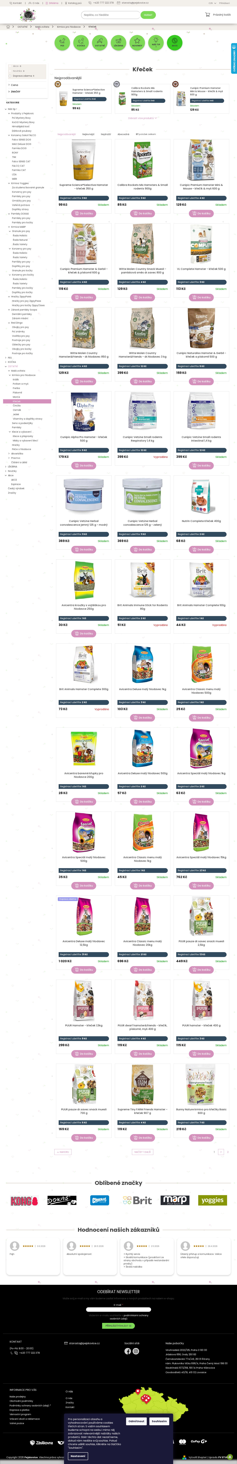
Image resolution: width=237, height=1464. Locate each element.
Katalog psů (75, 3)
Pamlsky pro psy (21, 196)
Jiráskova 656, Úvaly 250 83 (180, 1354)
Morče (16, 397)
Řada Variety (20, 244)
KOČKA (12, 362)
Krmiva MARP (18, 227)
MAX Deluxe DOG (21, 144)
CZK (211, 3)
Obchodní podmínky (21, 1401)
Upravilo (220, 1457)
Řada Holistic (20, 235)
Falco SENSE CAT (21, 161)
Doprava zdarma (23, 75)
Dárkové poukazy (21, 130)
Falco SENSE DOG (21, 139)
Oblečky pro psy (21, 344)
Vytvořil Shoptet (198, 1457)
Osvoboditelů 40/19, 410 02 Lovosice (185, 1372)
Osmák (17, 410)
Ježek (16, 414)
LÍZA (14, 174)
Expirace (16, 484)
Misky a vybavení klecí (25, 440)
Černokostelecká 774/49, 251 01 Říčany (187, 1359)
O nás (36, 3)
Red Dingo (17, 322)
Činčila (17, 405)
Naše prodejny (18, 1396)
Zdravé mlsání (20, 318)
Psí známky (18, 331)
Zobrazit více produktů (141, 118)
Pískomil (17, 392)
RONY (15, 152)
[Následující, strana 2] (221, 1152)
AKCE (14, 479)
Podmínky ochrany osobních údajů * (30, 1405)
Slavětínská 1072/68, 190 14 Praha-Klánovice (190, 1367)
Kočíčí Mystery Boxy (23, 122)
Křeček (17, 401)
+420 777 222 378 (29, 1352)
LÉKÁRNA (12, 466)
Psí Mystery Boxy (21, 117)
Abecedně (123, 134)
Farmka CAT (19, 170)
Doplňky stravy (20, 209)
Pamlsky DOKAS (20, 213)
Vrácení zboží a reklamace (25, 1419)
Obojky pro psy (20, 327)
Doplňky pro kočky (22, 292)
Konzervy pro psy (21, 192)
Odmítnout (136, 1421)
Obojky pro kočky (21, 349)
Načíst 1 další (143, 1152)
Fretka (16, 388)
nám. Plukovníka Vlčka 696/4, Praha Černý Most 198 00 (196, 1363)
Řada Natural (20, 240)
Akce (17, 66)
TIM (14, 157)
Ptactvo (15, 458)
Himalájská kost (20, 126)
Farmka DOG (19, 148)
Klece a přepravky (23, 436)
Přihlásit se (124, 1325)
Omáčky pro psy (21, 200)
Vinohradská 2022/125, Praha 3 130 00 (186, 1350)
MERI (14, 178)
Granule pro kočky (22, 270)
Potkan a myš (20, 383)
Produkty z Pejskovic (22, 113)
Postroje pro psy (21, 340)
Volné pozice (17, 1423)
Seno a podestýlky (22, 423)
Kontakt (17, 3)
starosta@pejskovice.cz (84, 1343)
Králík (16, 379)
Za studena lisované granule (28, 187)
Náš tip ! (12, 109)
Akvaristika (17, 453)
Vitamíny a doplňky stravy (27, 418)
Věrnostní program (20, 1414)
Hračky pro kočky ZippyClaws (28, 305)
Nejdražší (106, 134)
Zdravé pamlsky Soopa (24, 309)
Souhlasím (159, 1421)
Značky (12, 492)
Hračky (16, 445)
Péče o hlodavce (21, 449)
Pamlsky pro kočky (22, 222)
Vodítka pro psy (21, 336)
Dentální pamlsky (22, 314)
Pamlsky (16, 427)
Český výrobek (16, 488)
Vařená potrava (21, 205)
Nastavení (78, 1456)
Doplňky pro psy (21, 266)
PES (10, 357)
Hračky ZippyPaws (21, 296)
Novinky (12, 471)
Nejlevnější (88, 134)
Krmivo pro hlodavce (24, 375)
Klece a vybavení (21, 431)
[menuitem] (62, 42)
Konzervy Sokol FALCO (23, 135)
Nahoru (64, 1152)
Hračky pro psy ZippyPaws (26, 301)
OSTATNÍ (13, 366)
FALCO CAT (18, 165)
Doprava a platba (19, 1410)
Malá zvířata (18, 370)
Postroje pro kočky (22, 353)
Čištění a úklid (19, 462)
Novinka (18, 71)
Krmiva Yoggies (20, 183)
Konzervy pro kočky (23, 274)
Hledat (148, 15)
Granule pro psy (21, 231)
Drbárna (53, 3)
